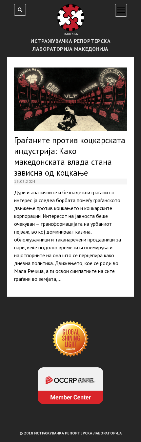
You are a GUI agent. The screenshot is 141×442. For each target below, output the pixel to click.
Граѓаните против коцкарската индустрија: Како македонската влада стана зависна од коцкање (70, 99)
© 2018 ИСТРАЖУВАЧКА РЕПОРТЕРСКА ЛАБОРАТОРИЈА (70, 433)
